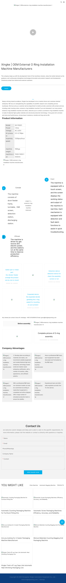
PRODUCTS (60, 485)
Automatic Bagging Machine (47, 485)
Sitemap (42, 579)
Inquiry (6, 88)
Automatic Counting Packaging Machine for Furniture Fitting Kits (16, 512)
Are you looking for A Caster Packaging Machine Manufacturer (15, 539)
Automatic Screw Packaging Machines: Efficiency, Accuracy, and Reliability (48, 512)
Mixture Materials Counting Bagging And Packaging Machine (48, 539)
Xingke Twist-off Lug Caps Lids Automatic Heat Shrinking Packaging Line (16, 566)
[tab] (33, 98)
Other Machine (34, 485)
